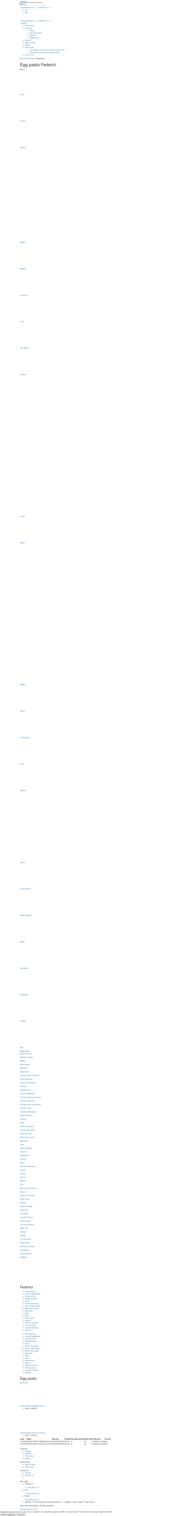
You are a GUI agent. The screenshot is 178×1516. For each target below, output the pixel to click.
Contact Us (29, 54)
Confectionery (30, 1291)
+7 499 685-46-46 (32, 1493)
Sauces (28, 1320)
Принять (21, 1514)
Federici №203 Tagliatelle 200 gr (32, 1406)
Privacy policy (32, 1509)
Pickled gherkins (31, 1298)
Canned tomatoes (32, 1327)
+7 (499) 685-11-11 (43, 7)
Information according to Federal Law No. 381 (47, 50)
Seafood (28, 1330)
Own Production (36, 33)
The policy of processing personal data (44, 52)
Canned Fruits (30, 1296)
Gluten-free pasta (31, 1303)
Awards (32, 35)
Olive (27, 1313)
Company (28, 28)
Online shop (29, 25)
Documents (29, 47)
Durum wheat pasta (32, 1306)
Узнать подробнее (8, 1514)
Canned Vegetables (32, 1293)
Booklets (28, 1453)
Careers (28, 40)
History (32, 30)
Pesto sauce (29, 1318)
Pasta (27, 1301)
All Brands (24, 1382)
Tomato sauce (30, 1325)
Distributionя (34, 38)
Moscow (23, 1)
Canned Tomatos (31, 1323)
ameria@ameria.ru (27, 7)
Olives (27, 1315)
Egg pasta (29, 1310)
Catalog (23, 23)
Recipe (27, 45)
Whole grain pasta (32, 1308)
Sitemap (23, 1509)
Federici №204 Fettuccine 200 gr (32, 1433)
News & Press (30, 42)
